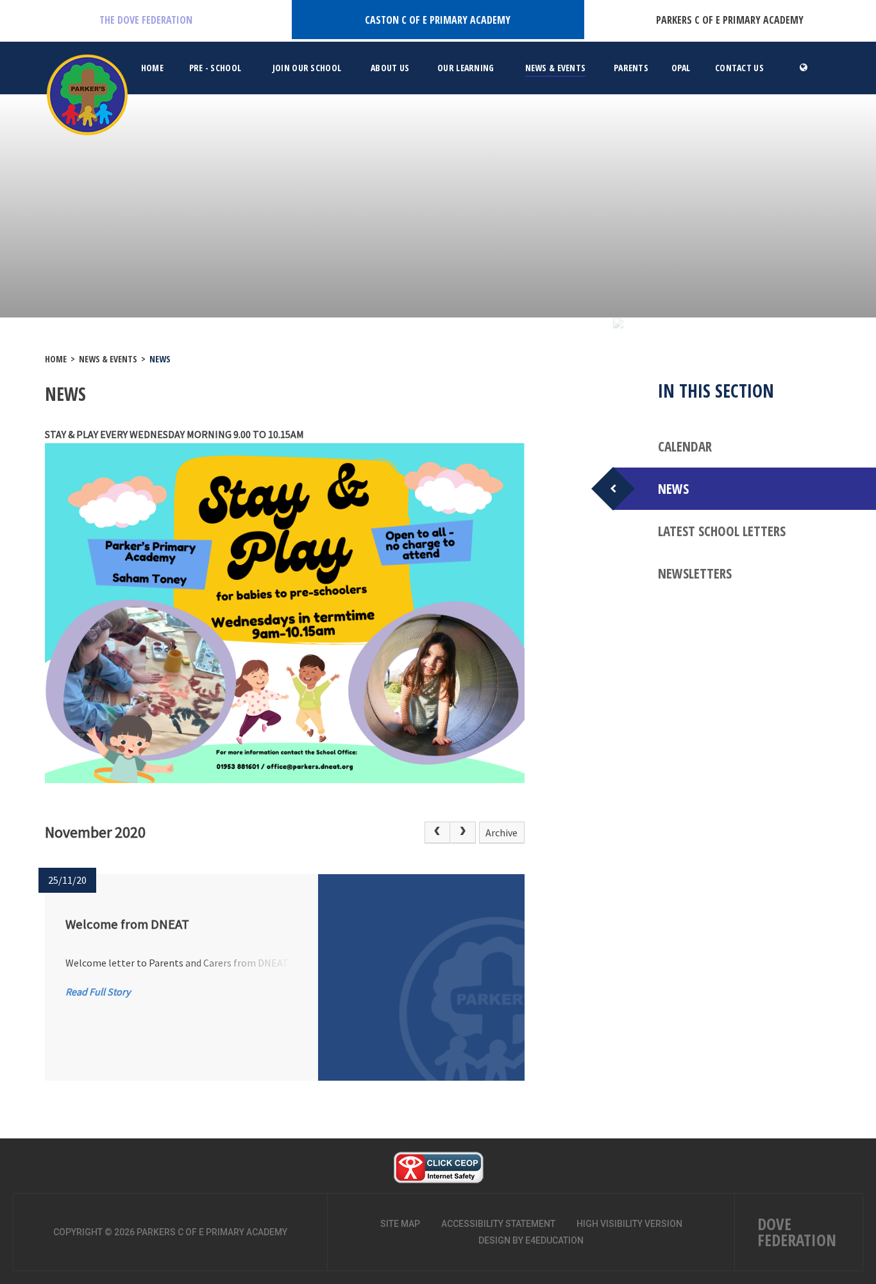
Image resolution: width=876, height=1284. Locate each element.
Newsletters (695, 573)
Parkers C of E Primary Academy (730, 20)
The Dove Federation (145, 20)
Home (56, 359)
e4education (554, 1240)
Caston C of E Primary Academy (437, 20)
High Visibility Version (629, 1224)
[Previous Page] (437, 832)
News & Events (108, 359)
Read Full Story (97, 991)
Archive (501, 832)
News (160, 359)
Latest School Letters (722, 531)
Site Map (400, 1224)
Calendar (685, 446)
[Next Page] (463, 832)
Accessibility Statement (498, 1224)
